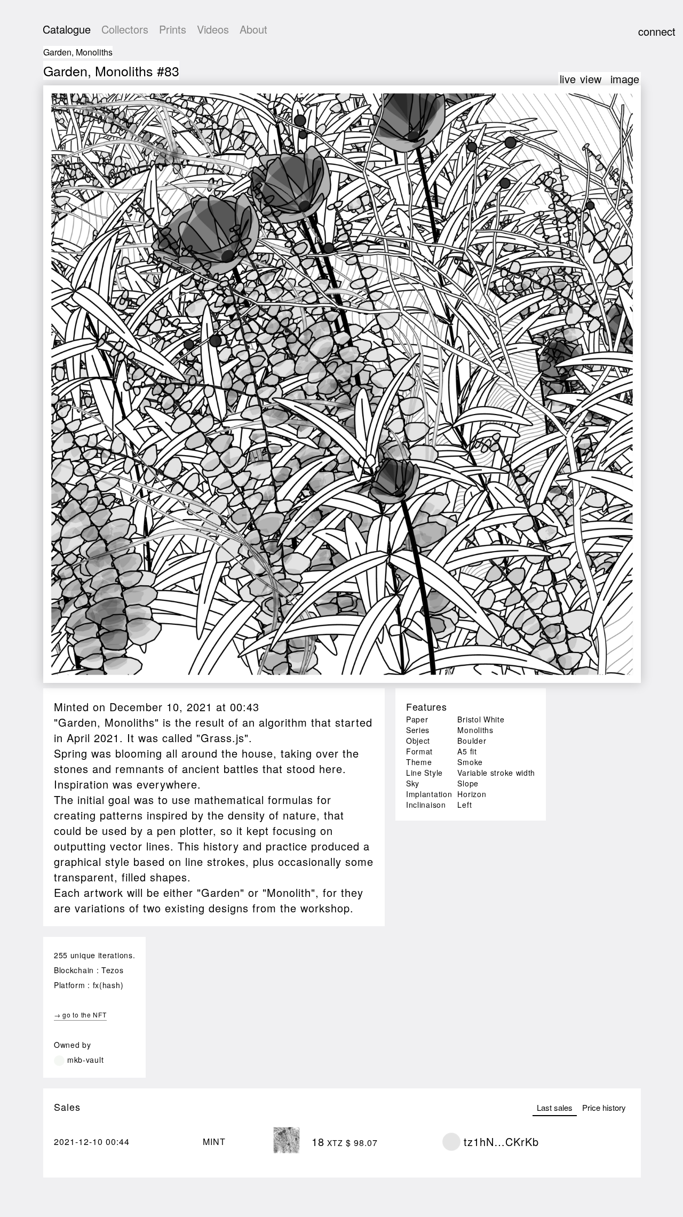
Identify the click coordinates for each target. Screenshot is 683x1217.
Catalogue (67, 29)
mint (214, 1141)
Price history (604, 1107)
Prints (172, 29)
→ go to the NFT (80, 1014)
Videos (213, 29)
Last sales (555, 1107)
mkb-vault (85, 1059)
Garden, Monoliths (78, 52)
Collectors (124, 29)
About (253, 29)
